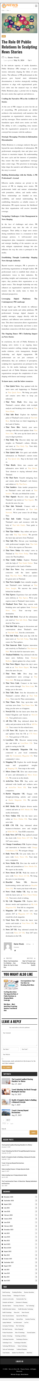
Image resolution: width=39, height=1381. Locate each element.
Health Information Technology (25, 1309)
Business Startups (6, 1295)
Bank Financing (6, 1292)
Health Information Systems (9, 1309)
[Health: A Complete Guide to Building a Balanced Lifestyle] (6, 1102)
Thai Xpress (23, 598)
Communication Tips (21, 1299)
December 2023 (8, 1229)
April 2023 (7, 1244)
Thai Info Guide (18, 525)
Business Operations (29, 1292)
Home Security (25, 1312)
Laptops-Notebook (6, 1322)
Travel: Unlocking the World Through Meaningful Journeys (24, 1090)
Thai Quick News (14, 392)
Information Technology (8, 1319)
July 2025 (7, 1208)
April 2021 (7, 1280)
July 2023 (7, 1233)
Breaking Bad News (17, 1292)
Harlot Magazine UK (17, 800)
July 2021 (6, 1269)
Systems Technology (7, 1336)
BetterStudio (24, 1374)
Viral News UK (28, 923)
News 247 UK (19, 932)
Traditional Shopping (21, 1349)
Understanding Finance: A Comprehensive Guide (15, 1169)
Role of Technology (19, 1332)
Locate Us (19, 1361)
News (3, 36)
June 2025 (7, 1211)
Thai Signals (29, 500)
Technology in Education (20, 1342)
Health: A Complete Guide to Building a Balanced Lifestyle (24, 1101)
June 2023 (7, 1237)
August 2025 (7, 1204)
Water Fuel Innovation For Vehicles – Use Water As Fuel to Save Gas (11, 964)
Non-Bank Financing (7, 1329)
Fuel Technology (30, 1305)
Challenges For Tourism (19, 1295)
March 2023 (7, 1248)
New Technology (20, 1326)
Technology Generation (8, 1339)
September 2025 (9, 1200)
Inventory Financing (30, 1319)
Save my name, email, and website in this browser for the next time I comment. (19, 1062)
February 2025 (8, 1215)
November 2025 (8, 1197)
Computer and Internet (7, 1302)
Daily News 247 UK (25, 838)
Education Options (6, 1305)
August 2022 (7, 1251)
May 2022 (7, 1255)
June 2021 (7, 1273)
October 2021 (8, 1259)
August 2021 (7, 1266)
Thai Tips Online (20, 534)
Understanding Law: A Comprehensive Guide (14, 1175)
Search (4, 1129)
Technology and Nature (20, 1336)
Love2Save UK (26, 743)
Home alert (16, 1312)
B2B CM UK (12, 831)
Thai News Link (28, 686)
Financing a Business (19, 1305)
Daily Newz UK (21, 857)
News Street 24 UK (21, 876)
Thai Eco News (16, 575)
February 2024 (8, 1226)
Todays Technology (22, 1346)
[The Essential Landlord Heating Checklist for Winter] (6, 1081)
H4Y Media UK (27, 809)
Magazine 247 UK (25, 914)
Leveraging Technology (8, 1326)
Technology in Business (22, 1339)
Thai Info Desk (21, 620)
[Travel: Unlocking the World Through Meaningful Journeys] (6, 1091)
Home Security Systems (8, 1316)
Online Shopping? (19, 1329)
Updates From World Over (18, 1352)
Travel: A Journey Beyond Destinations (20, 1111)
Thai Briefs (32, 468)
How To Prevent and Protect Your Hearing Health (28, 963)
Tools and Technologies (8, 1349)
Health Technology (7, 1312)
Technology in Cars (7, 1342)
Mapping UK (12, 768)
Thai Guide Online (26, 563)
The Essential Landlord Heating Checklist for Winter (22, 1080)
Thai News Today (21, 553)
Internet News (19, 1319)
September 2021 (9, 1262)
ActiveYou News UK (17, 787)
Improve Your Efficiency (22, 1316)
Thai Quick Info (14, 459)
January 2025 (8, 1219)
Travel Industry (6, 1352)
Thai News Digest (22, 667)
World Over (29, 1352)
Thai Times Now (27, 705)
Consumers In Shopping (21, 1302)
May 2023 (7, 1240)
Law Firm (26, 1322)
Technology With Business (8, 1346)
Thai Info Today (22, 639)
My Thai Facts (21, 484)
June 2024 (7, 1222)
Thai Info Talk (13, 632)
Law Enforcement (18, 1322)
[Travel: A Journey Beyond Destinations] (6, 1112)
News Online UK (20, 819)
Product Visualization (7, 1332)
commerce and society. (8, 1299)
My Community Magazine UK (21, 756)
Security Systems (31, 1332)
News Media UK (30, 866)
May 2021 (6, 1277)
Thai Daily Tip (22, 446)
